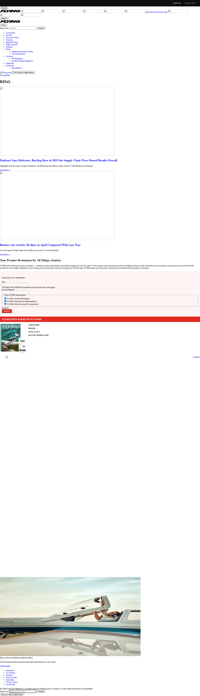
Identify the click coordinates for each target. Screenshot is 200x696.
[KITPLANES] (114, 12)
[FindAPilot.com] (10, 15)
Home (2, 75)
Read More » (5, 170)
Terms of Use (11, 677)
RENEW (31, 328)
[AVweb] (72, 12)
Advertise (10, 670)
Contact (9, 675)
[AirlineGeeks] (52, 12)
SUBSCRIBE (33, 325)
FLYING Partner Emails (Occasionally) (22, 304)
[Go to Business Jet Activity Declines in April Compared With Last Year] (100, 205)
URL (3, 282)
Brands (4, 8)
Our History (10, 673)
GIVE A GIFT (34, 332)
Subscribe (10, 680)
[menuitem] (103, 33)
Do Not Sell (10, 684)
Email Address (8, 289)
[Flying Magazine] (10, 12)
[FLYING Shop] (31, 15)
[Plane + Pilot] (135, 12)
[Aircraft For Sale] (31, 12)
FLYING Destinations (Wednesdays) (21, 301)
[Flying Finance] (178, 12)
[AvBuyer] (93, 12)
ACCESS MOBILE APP (38, 335)
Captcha (5, 308)
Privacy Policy (12, 682)
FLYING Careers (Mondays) (18, 298)
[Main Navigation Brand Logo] (10, 22)
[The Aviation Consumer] (157, 12)
